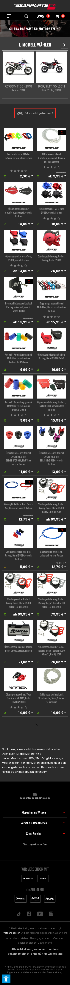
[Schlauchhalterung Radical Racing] (18, 536)
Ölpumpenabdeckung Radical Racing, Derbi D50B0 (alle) (52, 356)
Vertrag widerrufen (35, 844)
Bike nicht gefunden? (38, 113)
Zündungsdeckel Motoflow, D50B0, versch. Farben (51, 210)
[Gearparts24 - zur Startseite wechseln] (35, 7)
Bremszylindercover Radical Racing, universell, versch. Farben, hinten (18, 307)
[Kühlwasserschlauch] (51, 679)
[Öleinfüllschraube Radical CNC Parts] (18, 437)
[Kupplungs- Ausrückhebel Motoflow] (51, 288)
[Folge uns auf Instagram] (51, 914)
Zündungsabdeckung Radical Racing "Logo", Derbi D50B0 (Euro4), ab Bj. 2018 (51, 603)
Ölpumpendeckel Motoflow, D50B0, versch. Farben (18, 258)
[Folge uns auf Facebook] (29, 914)
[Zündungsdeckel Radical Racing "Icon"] (18, 584)
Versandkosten (11, 932)
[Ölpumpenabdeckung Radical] (51, 387)
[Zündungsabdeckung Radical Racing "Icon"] (51, 489)
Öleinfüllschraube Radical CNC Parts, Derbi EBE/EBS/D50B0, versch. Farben (51, 458)
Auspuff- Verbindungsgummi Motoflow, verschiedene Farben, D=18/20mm (18, 358)
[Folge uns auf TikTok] (19, 914)
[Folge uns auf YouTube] (40, 914)
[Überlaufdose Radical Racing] (18, 631)
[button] (6, 979)
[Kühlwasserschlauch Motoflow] (51, 139)
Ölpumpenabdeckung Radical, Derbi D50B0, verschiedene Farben (51, 406)
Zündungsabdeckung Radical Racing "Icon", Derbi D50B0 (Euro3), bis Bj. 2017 (51, 508)
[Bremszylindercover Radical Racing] (18, 288)
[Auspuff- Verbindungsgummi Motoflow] (18, 339)
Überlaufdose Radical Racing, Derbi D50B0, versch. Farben (18, 648)
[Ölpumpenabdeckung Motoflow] (18, 193)
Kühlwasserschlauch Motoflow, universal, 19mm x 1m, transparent (51, 158)
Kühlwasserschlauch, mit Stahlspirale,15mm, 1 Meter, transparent (51, 698)
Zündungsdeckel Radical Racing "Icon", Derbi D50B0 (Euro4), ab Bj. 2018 (18, 603)
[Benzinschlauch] (18, 139)
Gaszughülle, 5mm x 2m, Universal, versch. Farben (51, 553)
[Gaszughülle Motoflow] (18, 489)
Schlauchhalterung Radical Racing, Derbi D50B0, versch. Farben (18, 555)
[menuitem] (9, 16)
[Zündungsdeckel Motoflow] (51, 193)
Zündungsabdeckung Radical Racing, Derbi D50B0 (51, 258)
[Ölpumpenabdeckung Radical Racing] (51, 339)
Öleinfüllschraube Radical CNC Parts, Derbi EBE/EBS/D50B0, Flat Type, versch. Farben (18, 458)
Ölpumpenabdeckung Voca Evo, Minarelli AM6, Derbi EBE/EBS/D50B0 (18, 698)
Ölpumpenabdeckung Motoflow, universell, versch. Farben (18, 212)
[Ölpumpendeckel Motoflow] (18, 241)
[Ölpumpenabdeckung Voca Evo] (18, 679)
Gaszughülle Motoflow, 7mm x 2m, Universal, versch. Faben (18, 506)
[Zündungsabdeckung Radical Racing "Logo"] (51, 584)
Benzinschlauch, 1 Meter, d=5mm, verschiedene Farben (18, 156)
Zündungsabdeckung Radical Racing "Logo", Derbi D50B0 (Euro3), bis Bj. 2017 (51, 650)
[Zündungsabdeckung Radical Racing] (51, 241)
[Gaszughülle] (51, 536)
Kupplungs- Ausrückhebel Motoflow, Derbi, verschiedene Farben (51, 307)
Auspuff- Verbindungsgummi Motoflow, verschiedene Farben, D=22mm (18, 406)
